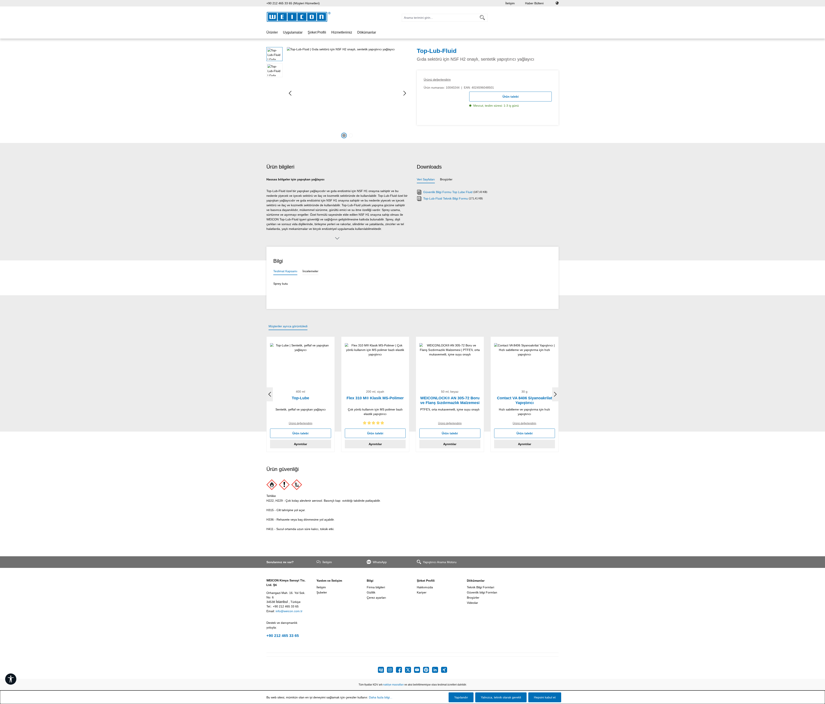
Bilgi (370, 580)
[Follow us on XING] (444, 670)
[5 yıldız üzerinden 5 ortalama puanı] (375, 423)
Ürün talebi (511, 96)
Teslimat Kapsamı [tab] (285, 271)
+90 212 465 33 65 (282, 635)
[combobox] (439, 18)
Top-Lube (300, 398)
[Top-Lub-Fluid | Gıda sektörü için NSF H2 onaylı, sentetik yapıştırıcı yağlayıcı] (347, 93)
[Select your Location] (557, 3)
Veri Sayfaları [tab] (426, 179)
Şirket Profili (426, 580)
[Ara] (482, 18)
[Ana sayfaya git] (298, 17)
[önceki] (290, 93)
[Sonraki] (405, 93)
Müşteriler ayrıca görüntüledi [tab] (288, 326)
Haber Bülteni (534, 3)
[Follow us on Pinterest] (427, 670)
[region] (337, 93)
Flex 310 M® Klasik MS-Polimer (375, 398)
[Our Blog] (382, 670)
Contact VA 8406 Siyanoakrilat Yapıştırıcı (524, 400)
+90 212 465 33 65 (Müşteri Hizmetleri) (293, 3)
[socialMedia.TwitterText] (409, 670)
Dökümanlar (475, 580)
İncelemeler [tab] (310, 271)
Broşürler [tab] (446, 179)
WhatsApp (380, 562)
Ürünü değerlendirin (437, 79)
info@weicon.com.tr (289, 611)
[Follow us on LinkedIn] (436, 670)
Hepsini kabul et (545, 697)
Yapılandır (461, 697)
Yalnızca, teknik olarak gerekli (501, 697)
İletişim (510, 3)
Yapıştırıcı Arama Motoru (440, 562)
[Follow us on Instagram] (391, 670)
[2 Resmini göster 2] (351, 135)
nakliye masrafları (393, 684)
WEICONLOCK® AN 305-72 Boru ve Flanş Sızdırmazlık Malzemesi (450, 400)
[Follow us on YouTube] (418, 670)
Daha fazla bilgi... (380, 697)
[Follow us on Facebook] (400, 670)
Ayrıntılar (300, 444)
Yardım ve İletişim (329, 580)
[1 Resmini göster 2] (344, 135)
